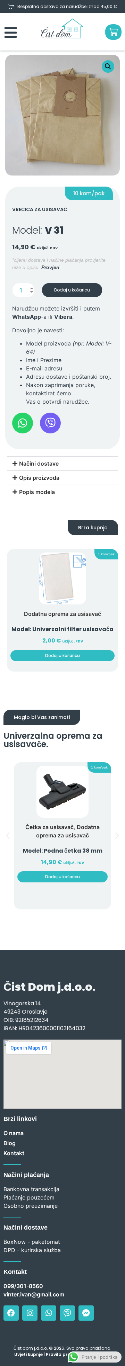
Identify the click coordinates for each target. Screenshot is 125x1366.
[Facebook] (11, 1313)
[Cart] (113, 32)
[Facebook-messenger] (86, 1313)
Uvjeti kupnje (28, 1354)
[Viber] (67, 1313)
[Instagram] (30, 1313)
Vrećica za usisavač (39, 209)
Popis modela (37, 491)
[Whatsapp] (48, 1313)
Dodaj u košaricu (72, 290)
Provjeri (50, 267)
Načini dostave (39, 463)
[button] (108, 66)
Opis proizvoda (39, 477)
